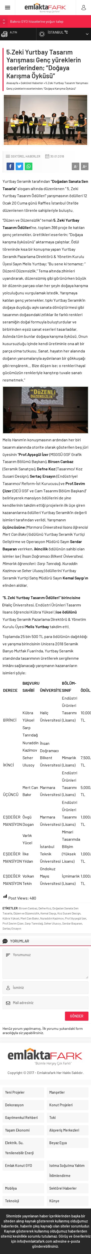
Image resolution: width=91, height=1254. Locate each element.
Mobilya (11, 1188)
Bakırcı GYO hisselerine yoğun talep (36, 21)
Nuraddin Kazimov (52, 918)
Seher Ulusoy (52, 923)
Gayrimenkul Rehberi (21, 1117)
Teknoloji (12, 1201)
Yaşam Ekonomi (17, 1130)
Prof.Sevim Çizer (13, 923)
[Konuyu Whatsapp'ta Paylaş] (28, 166)
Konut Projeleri (61, 1105)
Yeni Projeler (15, 1092)
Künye (54, 1201)
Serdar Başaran (72, 923)
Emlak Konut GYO (18, 1165)
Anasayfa (12, 83)
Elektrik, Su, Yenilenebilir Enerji (19, 1148)
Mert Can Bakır (29, 918)
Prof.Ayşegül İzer (75, 918)
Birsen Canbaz (28, 908)
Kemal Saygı (48, 913)
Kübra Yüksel (11, 918)
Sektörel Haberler (32, 83)
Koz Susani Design (68, 913)
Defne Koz (44, 908)
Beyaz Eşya (58, 1143)
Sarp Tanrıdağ (34, 923)
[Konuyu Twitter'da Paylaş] (19, 166)
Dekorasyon (14, 1105)
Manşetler (57, 1092)
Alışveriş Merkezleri (64, 1130)
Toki (52, 1117)
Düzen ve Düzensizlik (26, 913)
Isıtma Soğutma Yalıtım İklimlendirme (67, 1170)
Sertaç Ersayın (12, 928)
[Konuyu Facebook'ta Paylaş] (10, 166)
